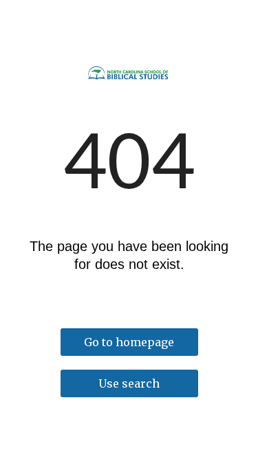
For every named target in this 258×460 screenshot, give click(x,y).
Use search (129, 383)
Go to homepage (129, 342)
